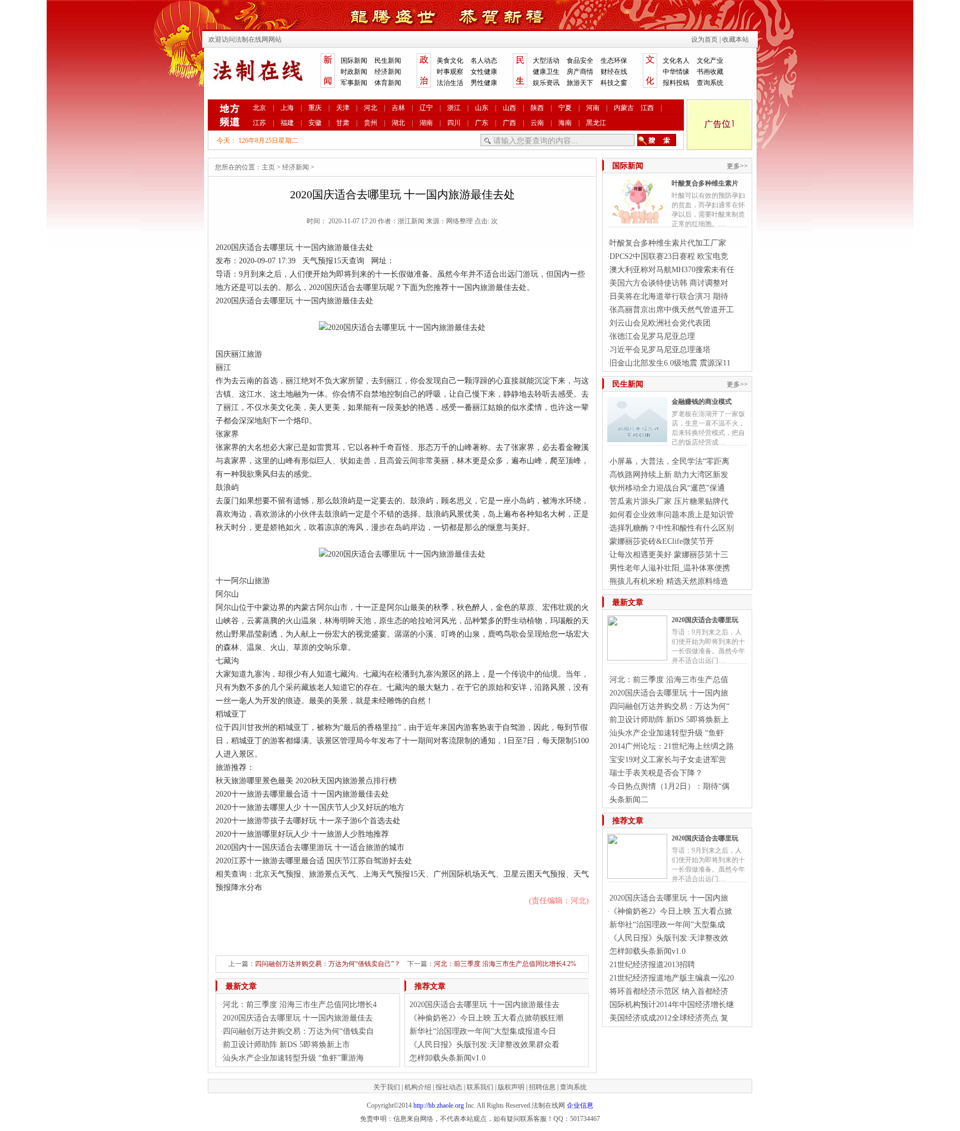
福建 (287, 123)
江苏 (259, 123)
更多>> (737, 166)
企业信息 (580, 1105)
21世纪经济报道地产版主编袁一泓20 (671, 978)
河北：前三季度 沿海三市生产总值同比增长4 (300, 1004)
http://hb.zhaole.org (438, 1105)
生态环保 (614, 60)
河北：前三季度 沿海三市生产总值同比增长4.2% (505, 964)
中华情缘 (676, 72)
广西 (509, 123)
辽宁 (426, 108)
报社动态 (449, 1087)
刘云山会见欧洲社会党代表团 (660, 323)
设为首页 (704, 39)
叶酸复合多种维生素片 (705, 183)
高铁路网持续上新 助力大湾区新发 (668, 475)
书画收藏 (710, 72)
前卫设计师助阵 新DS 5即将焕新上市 (286, 1044)
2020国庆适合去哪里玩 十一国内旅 (668, 693)
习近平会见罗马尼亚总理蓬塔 (660, 350)
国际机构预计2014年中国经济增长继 (671, 1004)
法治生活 (450, 83)
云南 (537, 123)
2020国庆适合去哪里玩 (705, 620)
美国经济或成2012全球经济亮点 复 (668, 1018)
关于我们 (386, 1087)
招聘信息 (542, 1087)
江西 (647, 108)
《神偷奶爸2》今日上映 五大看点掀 (670, 911)
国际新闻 (354, 60)
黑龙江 (596, 123)
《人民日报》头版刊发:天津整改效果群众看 (484, 1044)
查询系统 (710, 83)
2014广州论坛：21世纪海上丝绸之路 (671, 746)
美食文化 (450, 60)
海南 (565, 123)
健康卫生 (546, 72)
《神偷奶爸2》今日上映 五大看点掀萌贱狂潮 (486, 1018)
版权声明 (511, 1087)
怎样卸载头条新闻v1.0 (447, 1058)
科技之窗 (614, 83)
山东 (481, 108)
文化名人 (676, 60)
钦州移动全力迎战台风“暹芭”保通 (667, 488)
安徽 (315, 123)
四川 (454, 123)
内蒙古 (624, 108)
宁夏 (565, 108)
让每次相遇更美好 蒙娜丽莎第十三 (668, 555)
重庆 (315, 108)
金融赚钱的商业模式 (702, 402)
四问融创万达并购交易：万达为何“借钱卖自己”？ (328, 964)
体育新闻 (387, 83)
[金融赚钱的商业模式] (637, 438)
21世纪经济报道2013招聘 (652, 964)
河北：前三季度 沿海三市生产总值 (668, 679)
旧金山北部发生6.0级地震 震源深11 (670, 363)
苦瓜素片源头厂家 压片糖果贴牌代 (668, 501)
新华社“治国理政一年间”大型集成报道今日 (482, 1031)
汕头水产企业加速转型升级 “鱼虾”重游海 (293, 1058)
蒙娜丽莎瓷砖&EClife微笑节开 (661, 541)
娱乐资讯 (546, 83)
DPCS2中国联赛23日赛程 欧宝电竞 (668, 256)
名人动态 (484, 60)
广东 (481, 123)
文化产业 (710, 60)
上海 (287, 108)
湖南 (426, 123)
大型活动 (546, 60)
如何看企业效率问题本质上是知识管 (671, 515)
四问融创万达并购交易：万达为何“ (669, 706)
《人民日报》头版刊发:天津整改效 (668, 938)
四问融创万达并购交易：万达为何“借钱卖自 (298, 1031)
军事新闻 (354, 83)
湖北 (398, 123)
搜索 (656, 140)
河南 (592, 108)
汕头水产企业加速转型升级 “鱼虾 (666, 733)
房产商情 (580, 72)
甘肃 (342, 123)
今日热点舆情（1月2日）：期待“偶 (669, 786)
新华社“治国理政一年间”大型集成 (667, 924)
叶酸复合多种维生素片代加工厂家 (667, 243)
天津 (342, 108)
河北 (370, 108)
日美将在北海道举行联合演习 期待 (668, 296)
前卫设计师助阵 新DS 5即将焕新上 (669, 719)
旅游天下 (580, 83)
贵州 (370, 123)
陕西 (537, 108)
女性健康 (484, 72)
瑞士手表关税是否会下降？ (656, 773)
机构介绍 (417, 1087)
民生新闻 (387, 60)
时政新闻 (354, 72)
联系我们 (480, 1087)
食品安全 (580, 60)
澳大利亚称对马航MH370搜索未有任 (671, 270)
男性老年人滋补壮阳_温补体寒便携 (669, 568)
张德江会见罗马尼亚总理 (652, 336)
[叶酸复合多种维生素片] (637, 219)
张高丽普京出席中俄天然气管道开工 (671, 310)
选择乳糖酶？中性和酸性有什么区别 (671, 528)
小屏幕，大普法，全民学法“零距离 (669, 461)
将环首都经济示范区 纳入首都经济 (668, 991)
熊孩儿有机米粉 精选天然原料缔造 (668, 581)
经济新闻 (387, 72)
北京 (259, 108)
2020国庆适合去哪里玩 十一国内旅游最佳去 (298, 1018)
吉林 (398, 108)
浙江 (454, 108)
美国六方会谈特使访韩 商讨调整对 (668, 283)
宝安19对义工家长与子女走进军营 (667, 759)
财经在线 (614, 72)
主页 (268, 167)
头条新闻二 (628, 799)
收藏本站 (735, 39)
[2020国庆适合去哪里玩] (637, 656)
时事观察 (450, 72)
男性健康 (484, 83)
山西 (509, 108)
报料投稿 (676, 83)
